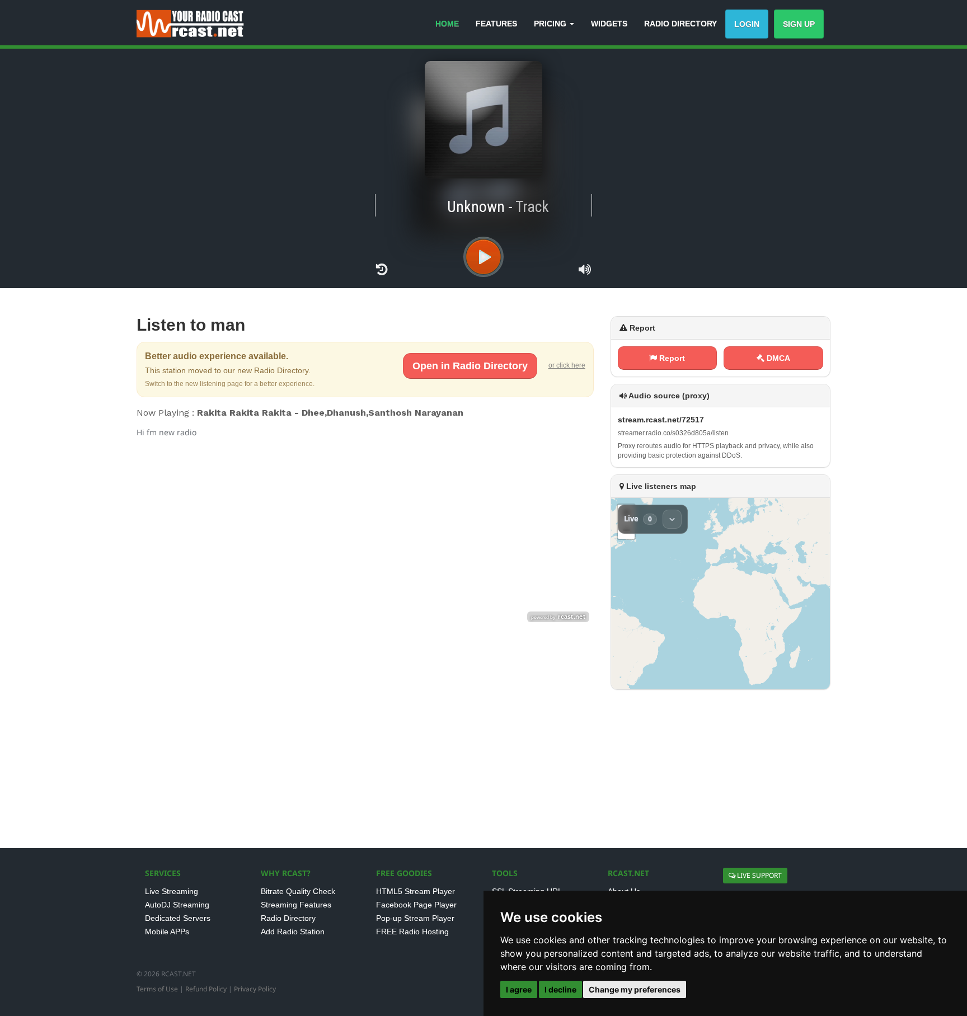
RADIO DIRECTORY (680, 23)
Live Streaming (171, 891)
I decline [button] (560, 989)
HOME (447, 23)
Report (671, 358)
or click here (566, 365)
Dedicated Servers (177, 918)
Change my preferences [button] (634, 989)
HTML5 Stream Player (415, 891)
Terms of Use (157, 989)
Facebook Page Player (416, 904)
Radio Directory (288, 918)
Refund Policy (206, 989)
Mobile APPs (167, 931)
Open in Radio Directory (470, 365)
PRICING (551, 23)
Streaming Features (296, 904)
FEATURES (496, 23)
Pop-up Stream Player (415, 918)
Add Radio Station (293, 931)
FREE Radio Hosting (412, 931)
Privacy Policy (255, 989)
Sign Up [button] (799, 24)
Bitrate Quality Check (298, 891)
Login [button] (746, 24)
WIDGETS (609, 23)
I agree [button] (519, 989)
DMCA (777, 358)
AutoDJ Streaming (177, 904)
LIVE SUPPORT (758, 875)
